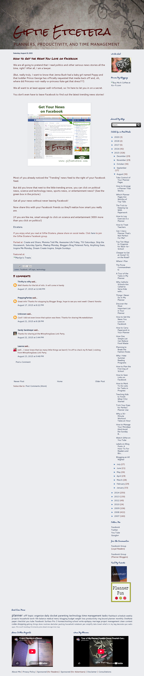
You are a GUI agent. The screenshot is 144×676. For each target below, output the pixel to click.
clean (122, 621)
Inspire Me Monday (22, 248)
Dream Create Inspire (43, 248)
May (119, 472)
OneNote (128, 618)
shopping (22, 624)
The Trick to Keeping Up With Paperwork (122, 209)
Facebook (24, 269)
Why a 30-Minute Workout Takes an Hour (123, 417)
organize (39, 615)
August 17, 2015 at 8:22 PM (31, 305)
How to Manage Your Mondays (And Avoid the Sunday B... (123, 429)
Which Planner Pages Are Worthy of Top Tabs (122, 198)
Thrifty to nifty (24, 281)
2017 (117, 144)
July (119, 464)
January (120, 487)
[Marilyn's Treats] (22, 258)
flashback (112, 615)
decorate (120, 624)
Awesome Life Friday (69, 242)
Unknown (22, 313)
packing (61, 624)
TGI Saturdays (88, 242)
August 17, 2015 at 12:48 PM (31, 289)
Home (59, 381)
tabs (95, 624)
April (119, 476)
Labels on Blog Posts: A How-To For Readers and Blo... (122, 448)
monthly (119, 618)
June (119, 468)
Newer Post (19, 381)
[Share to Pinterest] (31, 266)
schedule (121, 615)
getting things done (34, 624)
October (121, 164)
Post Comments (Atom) (36, 386)
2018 (117, 141)
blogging (63, 618)
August (120, 174)
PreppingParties (25, 297)
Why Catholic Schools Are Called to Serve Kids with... (122, 287)
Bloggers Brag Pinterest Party (74, 245)
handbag (27, 627)
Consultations (105, 671)
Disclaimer (92, 671)
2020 (117, 137)
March (120, 479)
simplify (89, 624)
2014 (117, 492)
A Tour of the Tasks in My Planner (122, 275)
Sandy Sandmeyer (26, 330)
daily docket (50, 615)
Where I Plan (122, 261)
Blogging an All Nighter (123, 458)
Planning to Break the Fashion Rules (123, 349)
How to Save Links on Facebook (122, 377)
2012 (117, 500)
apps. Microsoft (17, 627)
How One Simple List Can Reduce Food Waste (122, 340)
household (24, 618)
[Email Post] (19, 266)
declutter (54, 624)
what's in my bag (109, 624)
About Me (16, 671)
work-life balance (38, 618)
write (81, 621)
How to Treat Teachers (122, 225)
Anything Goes (97, 245)
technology (41, 269)
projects (15, 618)
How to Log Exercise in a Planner (122, 218)
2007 (117, 516)
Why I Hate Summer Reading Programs (121, 359)
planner (17, 615)
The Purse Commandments (123, 267)
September (121, 167)
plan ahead (43, 627)
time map (56, 627)
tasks (105, 615)
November (121, 160)
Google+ (115, 535)
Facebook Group (118, 546)
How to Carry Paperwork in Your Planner (123, 330)
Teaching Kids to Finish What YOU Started (122, 398)
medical (50, 618)
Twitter (114, 529)
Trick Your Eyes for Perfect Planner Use (123, 407)
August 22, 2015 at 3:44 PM (31, 337)
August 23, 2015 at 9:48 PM (31, 356)
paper (14, 621)
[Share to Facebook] (29, 266)
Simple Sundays (63, 248)
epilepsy (88, 621)
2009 (117, 508)
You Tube (115, 532)
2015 (117, 152)
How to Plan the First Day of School (123, 368)
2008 (117, 512)
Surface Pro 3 (50, 621)
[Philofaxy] (119, 581)
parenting (63, 615)
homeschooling (65, 621)
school (75, 621)
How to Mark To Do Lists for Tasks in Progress (122, 387)
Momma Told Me (50, 242)
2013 (117, 496)
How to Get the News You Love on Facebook (123, 320)
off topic (32, 269)
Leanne (21, 346)
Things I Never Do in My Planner (122, 297)
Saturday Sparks (34, 245)
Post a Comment (23, 362)
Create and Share (32, 242)
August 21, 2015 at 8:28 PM (31, 321)
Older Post (100, 381)
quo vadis (128, 624)
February (121, 483)
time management (91, 615)
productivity (91, 618)
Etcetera (17, 227)
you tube (30, 621)
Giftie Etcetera (62, 31)
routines (46, 624)
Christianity (34, 627)
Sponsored (42, 671)
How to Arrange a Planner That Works (123, 188)
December (121, 156)
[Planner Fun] (121, 601)
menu (56, 618)
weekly (129, 615)
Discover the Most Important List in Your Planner (123, 308)
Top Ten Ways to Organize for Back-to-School (123, 245)
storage (50, 627)
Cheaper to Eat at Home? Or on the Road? (123, 255)
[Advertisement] (72, 12)
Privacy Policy (29, 671)
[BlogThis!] (25, 266)
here (93, 233)
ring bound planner (106, 618)
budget (71, 618)
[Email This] (23, 266)
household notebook (73, 624)
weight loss (80, 618)
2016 (117, 148)
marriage (96, 621)
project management (110, 621)
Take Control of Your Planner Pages (123, 180)
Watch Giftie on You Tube (123, 438)
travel (99, 624)
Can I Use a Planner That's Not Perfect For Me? (123, 234)
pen (84, 624)
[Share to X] (27, 266)
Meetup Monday (51, 245)
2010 (117, 504)
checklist (21, 621)
